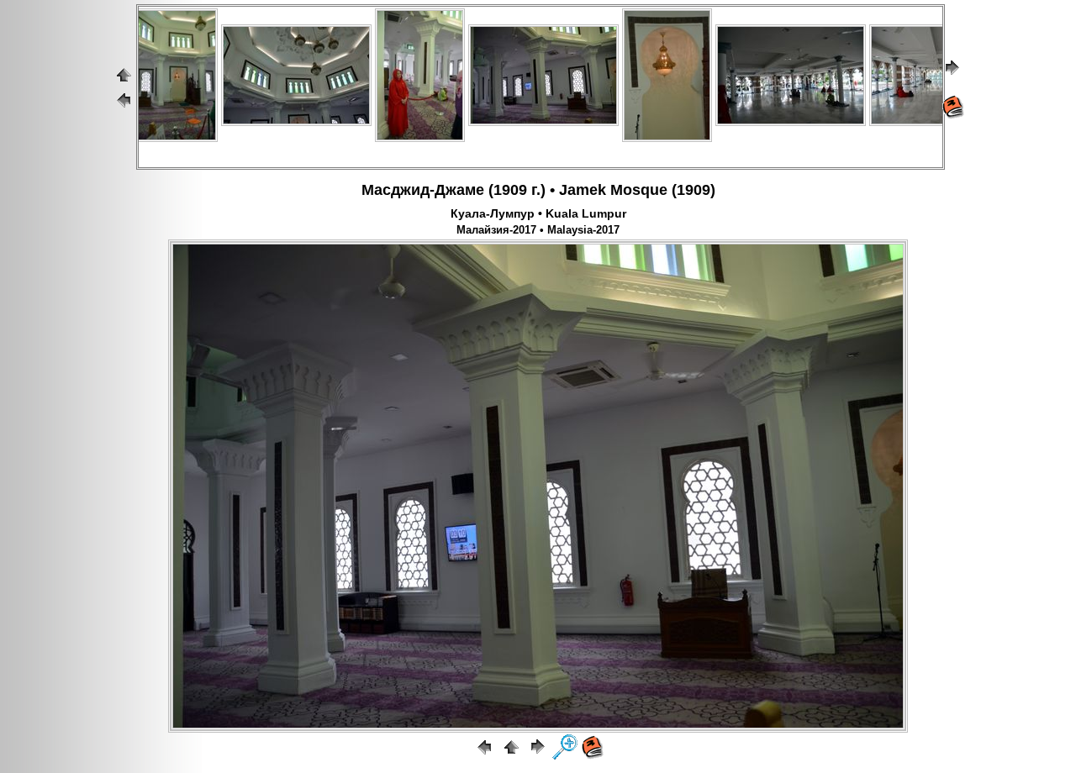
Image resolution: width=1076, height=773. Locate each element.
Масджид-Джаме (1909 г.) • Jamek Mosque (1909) (538, 189)
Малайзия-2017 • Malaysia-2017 (538, 230)
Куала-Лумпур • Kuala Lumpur (538, 213)
